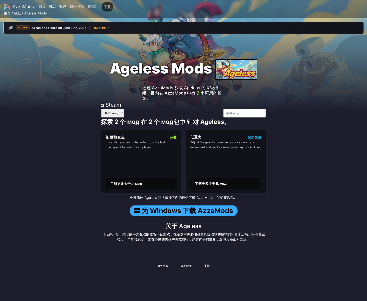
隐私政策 (186, 265)
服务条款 (162, 265)
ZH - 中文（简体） (83, 6)
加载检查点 (115, 137)
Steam (112, 105)
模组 (52, 6)
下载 (107, 7)
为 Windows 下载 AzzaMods (187, 210)
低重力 (196, 137)
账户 (62, 6)
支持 (207, 265)
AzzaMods (23, 6)
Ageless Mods (35, 13)
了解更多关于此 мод (126, 183)
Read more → (100, 27)
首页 (42, 6)
